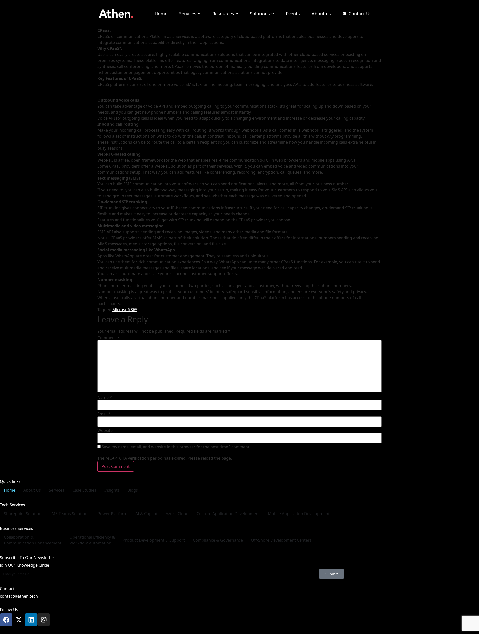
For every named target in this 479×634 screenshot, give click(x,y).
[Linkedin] (31, 619)
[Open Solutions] (272, 13)
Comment (108, 338)
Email (104, 414)
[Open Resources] (236, 13)
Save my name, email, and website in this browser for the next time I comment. (176, 447)
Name (104, 397)
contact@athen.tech (19, 596)
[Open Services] (199, 13)
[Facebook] (6, 619)
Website (105, 430)
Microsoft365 (124, 309)
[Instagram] (43, 619)
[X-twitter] (18, 619)
